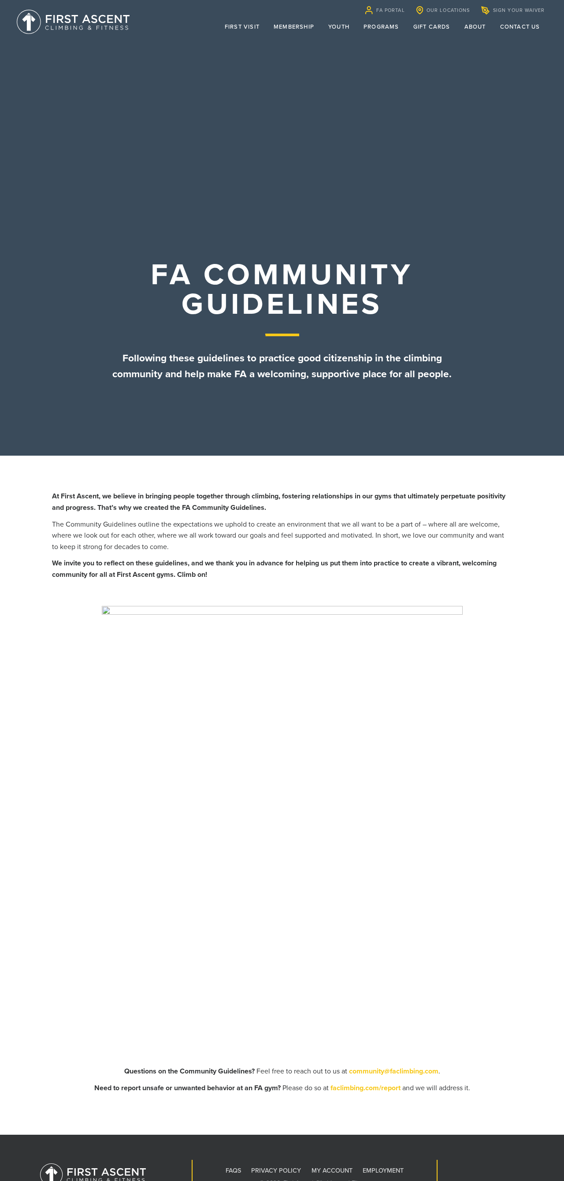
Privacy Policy (276, 1170)
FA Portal (390, 10)
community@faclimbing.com (393, 1071)
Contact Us (520, 26)
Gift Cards (431, 26)
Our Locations (448, 10)
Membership (294, 26)
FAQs (233, 1170)
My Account (332, 1170)
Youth (338, 26)
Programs (381, 26)
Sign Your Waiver (519, 10)
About (475, 26)
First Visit (242, 26)
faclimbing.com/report (365, 1088)
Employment (383, 1170)
